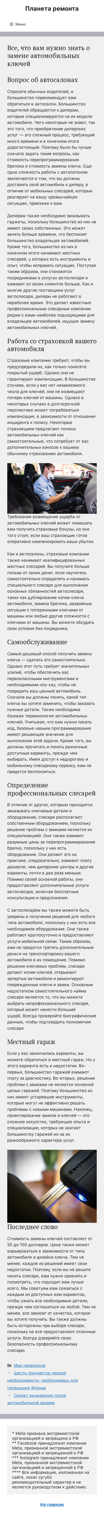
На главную (52, 1504)
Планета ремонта (52, 8)
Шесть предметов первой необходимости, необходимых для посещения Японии (42, 1380)
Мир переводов (29, 1365)
